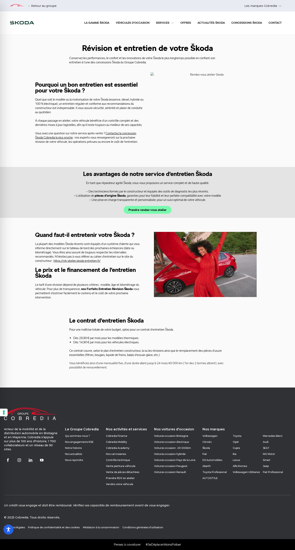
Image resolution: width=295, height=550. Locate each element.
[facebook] (8, 460)
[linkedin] (30, 460)
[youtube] (42, 460)
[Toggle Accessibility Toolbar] (8, 529)
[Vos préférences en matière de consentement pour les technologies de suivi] (4, 412)
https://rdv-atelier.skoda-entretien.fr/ (77, 261)
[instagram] (19, 460)
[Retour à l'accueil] (17, 6)
